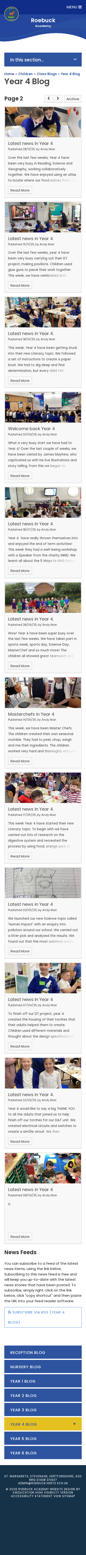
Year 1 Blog (23, 1381)
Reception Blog (27, 1352)
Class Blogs (47, 74)
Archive (72, 98)
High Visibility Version (54, 1493)
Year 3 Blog (23, 1410)
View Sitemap (64, 1496)
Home (9, 74)
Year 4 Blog (70, 74)
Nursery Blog (25, 1367)
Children (25, 74)
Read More (20, 190)
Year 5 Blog (23, 1438)
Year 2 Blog (23, 1395)
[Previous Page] (48, 98)
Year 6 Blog (23, 1453)
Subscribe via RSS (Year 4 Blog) (36, 1317)
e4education (23, 1493)
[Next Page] (57, 98)
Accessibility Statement (32, 1496)
